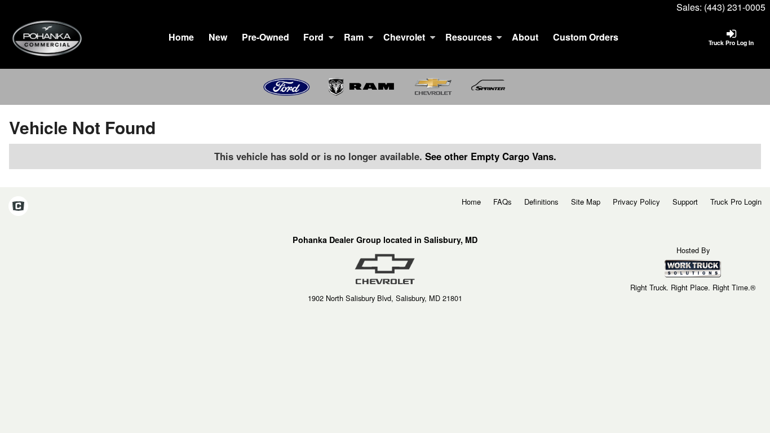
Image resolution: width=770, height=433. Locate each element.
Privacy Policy (636, 201)
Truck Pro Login (736, 201)
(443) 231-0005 (734, 7)
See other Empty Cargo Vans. (490, 156)
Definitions (541, 201)
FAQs (502, 201)
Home (181, 36)
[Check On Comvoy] (18, 206)
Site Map (585, 201)
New (218, 36)
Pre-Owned (265, 36)
